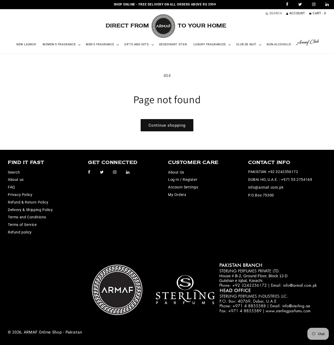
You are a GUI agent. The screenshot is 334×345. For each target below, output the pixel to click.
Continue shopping (167, 125)
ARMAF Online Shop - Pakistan (53, 332)
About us (16, 179)
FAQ (11, 187)
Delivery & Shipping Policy (30, 210)
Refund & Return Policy (28, 202)
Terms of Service (22, 225)
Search (14, 172)
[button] (61, 45)
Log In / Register (182, 179)
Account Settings (183, 187)
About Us (176, 172)
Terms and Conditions (27, 217)
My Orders (177, 195)
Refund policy (20, 232)
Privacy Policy (20, 195)
